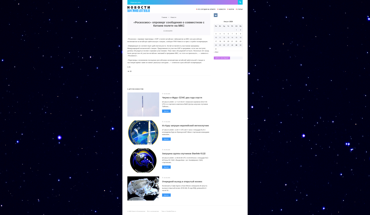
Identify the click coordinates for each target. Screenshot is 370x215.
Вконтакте (215, 15)
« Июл (216, 52)
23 (240, 41)
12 (224, 37)
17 (216, 41)
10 (216, 37)
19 (224, 41)
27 (228, 45)
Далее (166, 111)
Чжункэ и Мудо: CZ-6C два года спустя (182, 97)
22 (236, 41)
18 (220, 41)
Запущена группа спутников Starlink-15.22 (183, 153)
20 (228, 41)
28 (232, 45)
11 (220, 37)
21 (232, 41)
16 (240, 37)
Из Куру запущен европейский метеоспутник (185, 125)
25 (220, 45)
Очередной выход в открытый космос (182, 181)
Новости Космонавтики (141, 10)
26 (224, 45)
